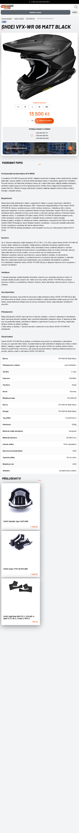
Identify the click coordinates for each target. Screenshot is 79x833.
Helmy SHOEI (19, 19)
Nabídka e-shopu (35, 12)
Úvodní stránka (6, 19)
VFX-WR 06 (30, 19)
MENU (74, 12)
